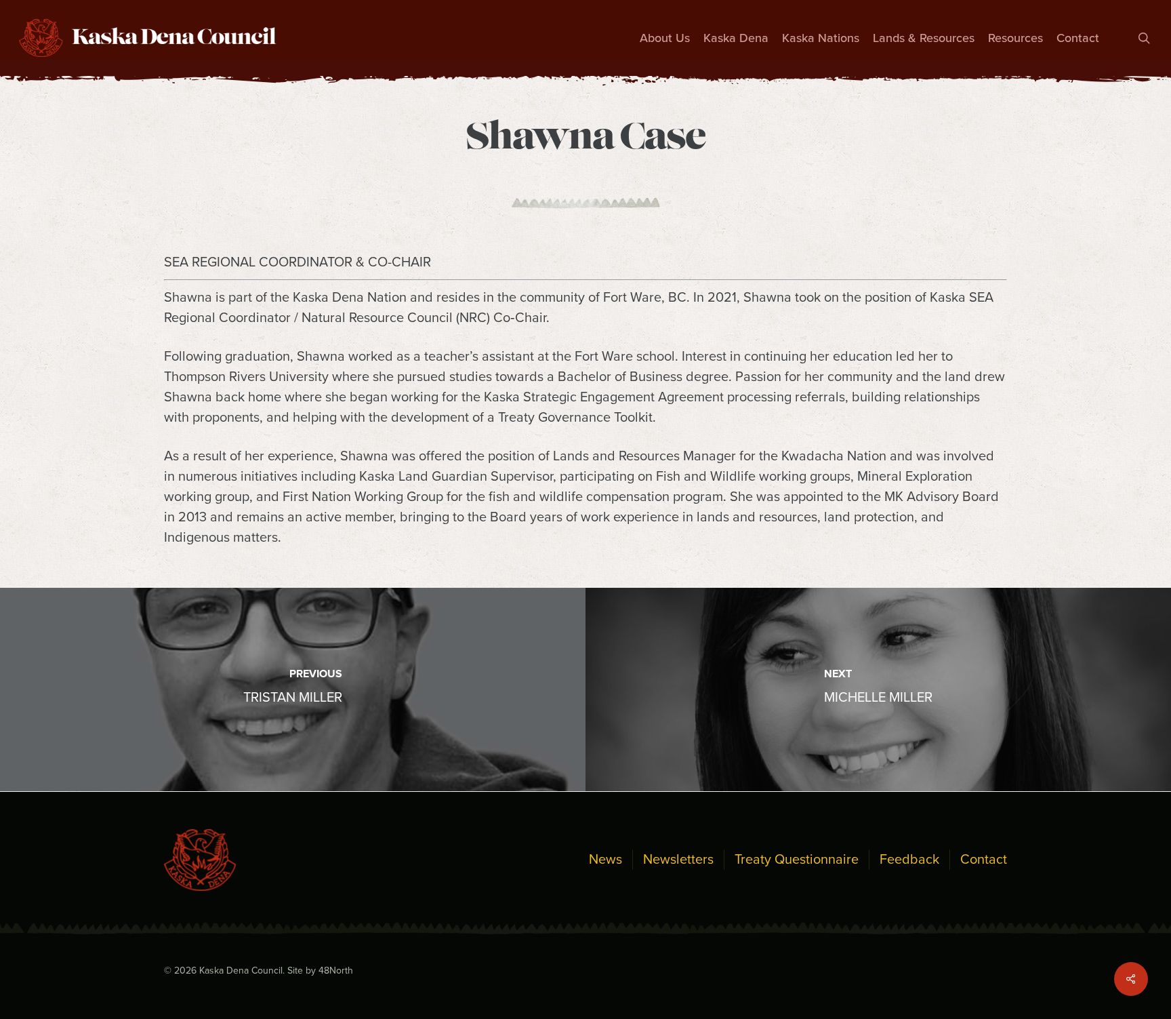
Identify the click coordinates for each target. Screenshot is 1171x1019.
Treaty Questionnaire (797, 860)
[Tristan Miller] (293, 689)
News (605, 860)
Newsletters (678, 860)
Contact (983, 860)
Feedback (909, 860)
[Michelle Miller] (878, 689)
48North (336, 970)
